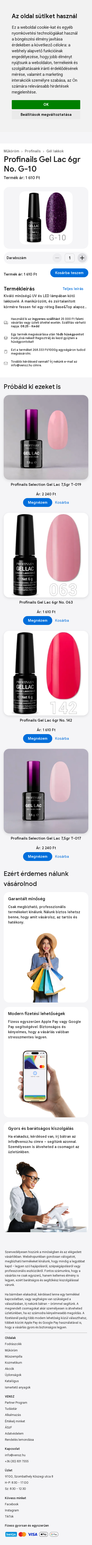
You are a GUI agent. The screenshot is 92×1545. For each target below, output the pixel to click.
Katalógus (12, 1381)
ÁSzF (8, 1427)
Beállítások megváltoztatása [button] (46, 114)
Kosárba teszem (69, 273)
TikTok (9, 1516)
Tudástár (11, 1409)
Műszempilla (13, 1356)
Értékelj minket (15, 1421)
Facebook (11, 1504)
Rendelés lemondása (19, 1439)
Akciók (9, 1369)
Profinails (33, 151)
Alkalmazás (13, 1415)
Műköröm (11, 151)
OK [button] (46, 104)
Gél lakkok (55, 151)
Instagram (12, 1510)
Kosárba (62, 502)
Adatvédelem (14, 1433)
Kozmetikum (13, 1362)
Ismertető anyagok (17, 1387)
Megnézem (37, 502)
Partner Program (16, 1402)
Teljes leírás (73, 289)
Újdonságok (13, 1375)
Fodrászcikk (13, 1344)
